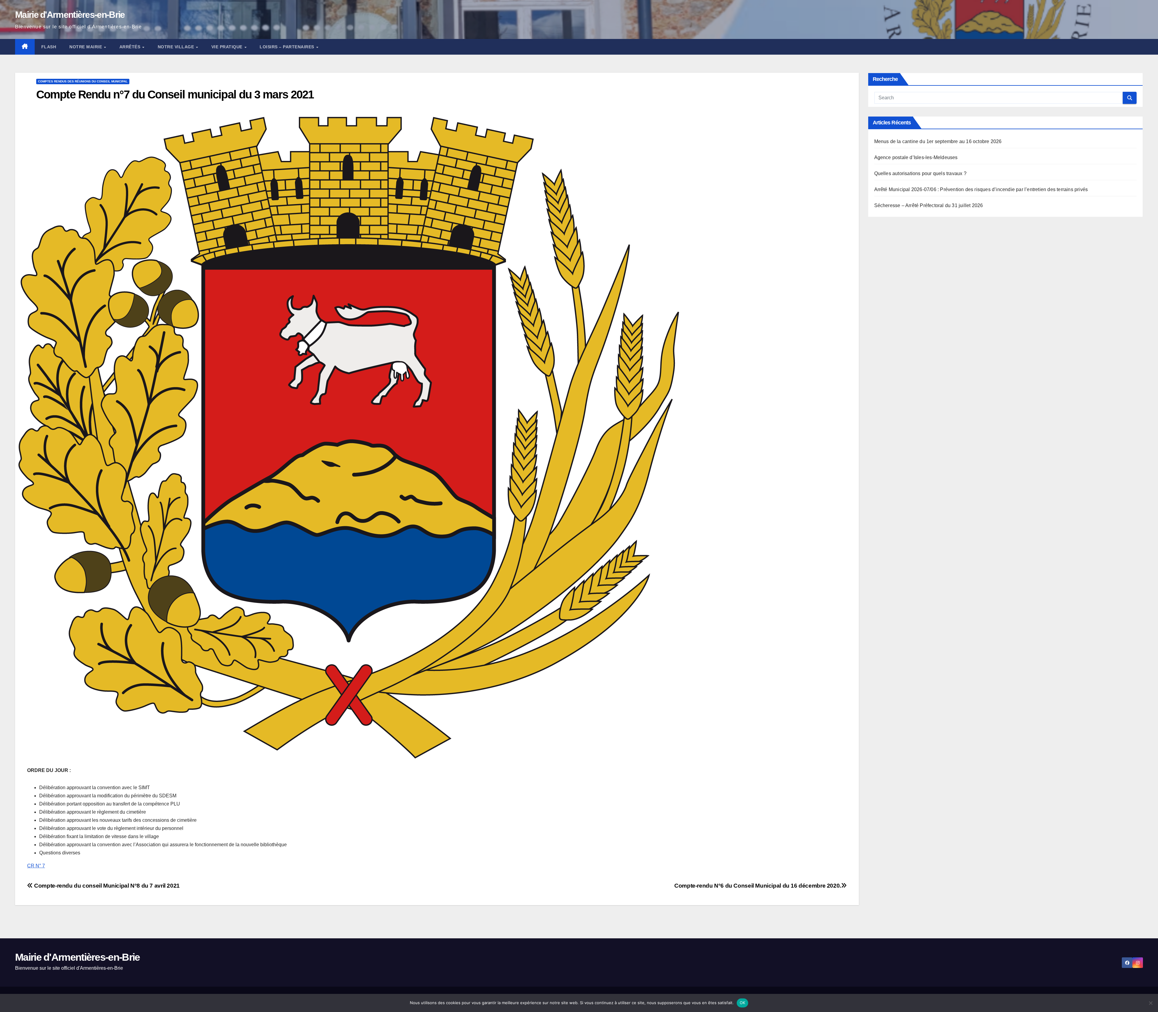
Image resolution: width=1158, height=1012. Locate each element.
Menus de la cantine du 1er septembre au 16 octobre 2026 (938, 141)
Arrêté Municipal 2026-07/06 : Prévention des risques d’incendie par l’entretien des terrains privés (981, 189)
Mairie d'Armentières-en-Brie (70, 15)
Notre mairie (86, 46)
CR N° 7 (36, 865)
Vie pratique (227, 46)
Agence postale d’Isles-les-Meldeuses (916, 157)
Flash (48, 46)
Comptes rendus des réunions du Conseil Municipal (83, 81)
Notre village (176, 46)
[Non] (1150, 1003)
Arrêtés (130, 46)
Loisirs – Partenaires (287, 46)
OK (742, 1002)
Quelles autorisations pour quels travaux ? (920, 173)
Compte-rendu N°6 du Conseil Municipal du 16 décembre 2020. (757, 885)
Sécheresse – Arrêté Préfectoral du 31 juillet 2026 (928, 205)
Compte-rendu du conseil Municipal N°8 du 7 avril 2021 (106, 885)
